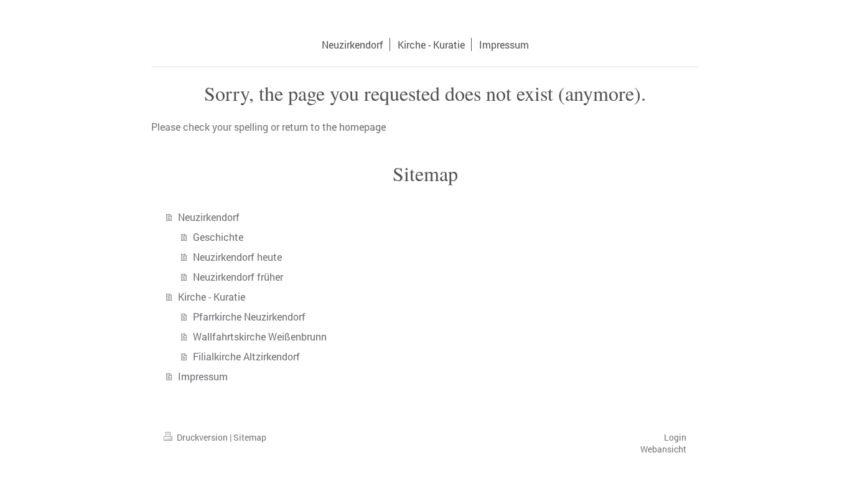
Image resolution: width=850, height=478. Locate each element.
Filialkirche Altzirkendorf (246, 356)
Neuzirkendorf (209, 216)
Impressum (203, 376)
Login (675, 437)
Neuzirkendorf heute (237, 256)
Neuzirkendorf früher (238, 276)
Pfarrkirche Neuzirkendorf (249, 316)
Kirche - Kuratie (211, 296)
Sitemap (249, 437)
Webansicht (663, 449)
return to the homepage (334, 126)
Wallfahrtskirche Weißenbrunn (260, 336)
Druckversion (202, 437)
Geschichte (218, 236)
